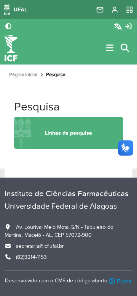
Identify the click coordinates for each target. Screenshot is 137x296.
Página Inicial (23, 75)
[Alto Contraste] (8, 27)
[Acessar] (128, 27)
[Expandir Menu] (110, 48)
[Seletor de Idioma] (119, 27)
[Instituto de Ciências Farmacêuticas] (11, 48)
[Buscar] (125, 48)
